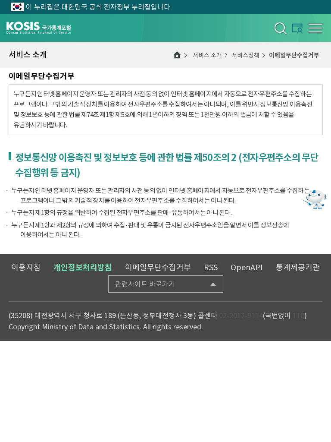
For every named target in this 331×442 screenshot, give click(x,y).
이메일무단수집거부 (294, 55)
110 (298, 315)
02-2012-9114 (241, 315)
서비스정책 (245, 55)
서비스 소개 (207, 55)
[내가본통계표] (297, 28)
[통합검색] (280, 28)
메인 (177, 54)
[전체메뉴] (315, 28)
